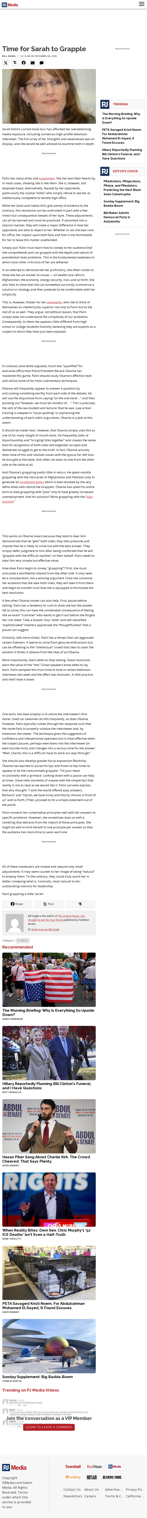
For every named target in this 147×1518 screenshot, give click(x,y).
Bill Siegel (9, 56)
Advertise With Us (114, 1489)
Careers (90, 1496)
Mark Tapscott (12, 1239)
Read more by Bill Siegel (45, 929)
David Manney (10, 1165)
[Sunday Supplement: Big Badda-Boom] (49, 1346)
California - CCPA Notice (135, 1496)
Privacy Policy (135, 1489)
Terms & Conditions (114, 1496)
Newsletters (72, 1496)
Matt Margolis (11, 1092)
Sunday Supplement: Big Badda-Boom (37, 1376)
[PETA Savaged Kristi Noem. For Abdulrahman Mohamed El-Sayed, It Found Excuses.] (49, 1272)
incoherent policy (32, 482)
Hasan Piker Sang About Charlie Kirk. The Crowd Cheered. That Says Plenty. (46, 1159)
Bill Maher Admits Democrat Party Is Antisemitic (117, 217)
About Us (91, 1489)
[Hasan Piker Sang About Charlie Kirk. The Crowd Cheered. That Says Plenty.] (49, 1126)
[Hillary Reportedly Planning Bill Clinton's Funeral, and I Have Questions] (49, 1052)
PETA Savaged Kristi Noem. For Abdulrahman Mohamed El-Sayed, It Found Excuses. (43, 1305)
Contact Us (72, 1489)
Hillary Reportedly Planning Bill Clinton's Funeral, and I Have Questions (46, 1085)
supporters (47, 178)
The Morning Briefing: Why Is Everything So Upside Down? (48, 1012)
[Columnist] (16, 922)
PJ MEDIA (22, 940)
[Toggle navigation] (141, 4)
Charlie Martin (12, 1381)
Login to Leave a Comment (48, 1427)
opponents (54, 302)
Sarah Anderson (12, 1019)
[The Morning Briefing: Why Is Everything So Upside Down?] (49, 979)
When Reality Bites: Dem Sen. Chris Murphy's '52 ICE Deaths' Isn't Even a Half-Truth (46, 1232)
